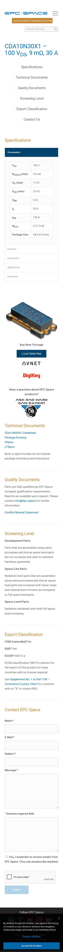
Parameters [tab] (14, 152)
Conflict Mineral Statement (21, 512)
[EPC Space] (26, 13)
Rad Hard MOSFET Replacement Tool (31, 20)
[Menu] (53, 13)
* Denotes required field (19, 813)
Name (9, 720)
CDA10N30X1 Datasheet (20, 432)
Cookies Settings (31, 936)
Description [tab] (13, 258)
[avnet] (31, 363)
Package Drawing (16, 437)
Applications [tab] (14, 267)
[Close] (59, 918)
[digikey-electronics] (32, 376)
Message (11, 770)
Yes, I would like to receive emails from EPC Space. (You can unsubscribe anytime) (31, 859)
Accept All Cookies (31, 946)
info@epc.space (25, 500)
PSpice (9, 442)
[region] (31, 933)
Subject (10, 753)
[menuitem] (53, 13)
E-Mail (9, 737)
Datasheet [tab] (13, 276)
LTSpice (9, 446)
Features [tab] (12, 249)
